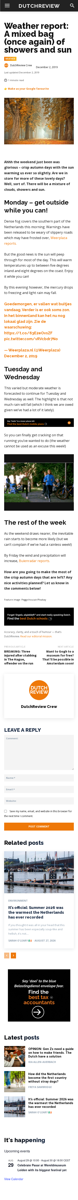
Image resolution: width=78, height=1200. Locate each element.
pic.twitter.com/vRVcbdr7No (31, 339)
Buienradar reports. (35, 561)
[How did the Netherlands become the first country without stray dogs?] (14, 1081)
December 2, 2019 (20, 356)
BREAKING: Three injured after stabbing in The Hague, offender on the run (20, 657)
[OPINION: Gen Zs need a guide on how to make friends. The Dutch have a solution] (14, 1056)
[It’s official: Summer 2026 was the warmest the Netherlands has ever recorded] (39, 872)
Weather (10, 58)
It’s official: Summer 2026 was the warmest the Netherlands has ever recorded (36, 912)
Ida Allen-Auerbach (42, 1062)
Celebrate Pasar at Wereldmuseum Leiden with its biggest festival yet (42, 1167)
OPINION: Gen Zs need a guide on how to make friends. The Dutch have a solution (51, 1052)
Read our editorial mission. (36, 636)
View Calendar (13, 1179)
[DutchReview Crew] (7, 65)
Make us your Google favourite (28, 88)
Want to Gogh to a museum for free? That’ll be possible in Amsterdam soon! (58, 657)
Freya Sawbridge (40, 1087)
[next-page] (13, 955)
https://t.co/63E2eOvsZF (28, 333)
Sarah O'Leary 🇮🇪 (20, 940)
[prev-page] (6, 955)
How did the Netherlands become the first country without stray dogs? (47, 1077)
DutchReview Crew (21, 65)
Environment (18, 901)
